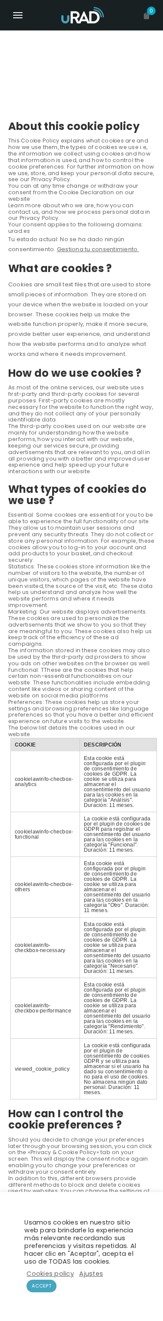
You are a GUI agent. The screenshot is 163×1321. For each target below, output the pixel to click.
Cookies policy (50, 1274)
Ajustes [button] (91, 1274)
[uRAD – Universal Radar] (81, 15)
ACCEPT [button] (41, 1285)
